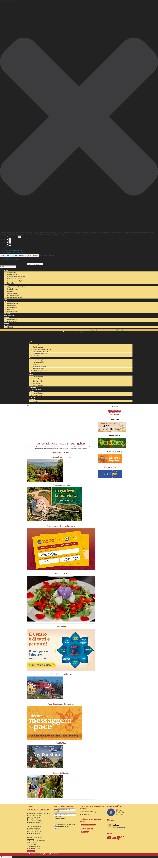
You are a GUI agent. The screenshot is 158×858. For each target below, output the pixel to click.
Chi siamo (31, 343)
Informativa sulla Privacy (88, 812)
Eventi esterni (10, 309)
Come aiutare (32, 387)
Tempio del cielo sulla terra (13, 293)
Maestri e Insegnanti (12, 274)
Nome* (56, 810)
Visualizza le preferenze (19, 255)
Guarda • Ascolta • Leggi (35, 389)
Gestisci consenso (6, 857)
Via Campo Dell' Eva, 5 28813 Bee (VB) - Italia (34, 816)
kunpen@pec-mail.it (33, 848)
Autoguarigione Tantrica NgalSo (15, 281)
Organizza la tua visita (12, 289)
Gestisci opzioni (9, 247)
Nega (8, 255)
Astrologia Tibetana (12, 321)
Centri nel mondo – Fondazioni (14, 279)
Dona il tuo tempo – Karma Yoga (61, 704)
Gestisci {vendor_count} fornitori (13, 250)
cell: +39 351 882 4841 (34, 832)
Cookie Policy (8, 257)
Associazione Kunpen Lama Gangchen (16, 277)
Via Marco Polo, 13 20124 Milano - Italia (33, 829)
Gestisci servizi (8, 249)
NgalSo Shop (61, 743)
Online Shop (32, 397)
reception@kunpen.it (35, 822)
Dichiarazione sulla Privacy (12, 259)
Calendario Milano (11, 305)
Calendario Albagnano (12, 303)
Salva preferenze (33, 255)
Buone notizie (10, 283)
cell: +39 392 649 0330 (34, 821)
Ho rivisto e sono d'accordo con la (64, 825)
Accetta (3, 255)
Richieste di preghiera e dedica (14, 297)
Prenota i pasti (61, 573)
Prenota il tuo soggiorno (61, 457)
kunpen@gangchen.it (33, 846)
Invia (56, 828)
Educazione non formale (13, 295)
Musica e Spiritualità (12, 311)
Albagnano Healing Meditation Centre (16, 287)
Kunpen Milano (60, 818)
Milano (30, 373)
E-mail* (56, 812)
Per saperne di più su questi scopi (14, 252)
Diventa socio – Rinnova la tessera (61, 526)
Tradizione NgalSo (11, 272)
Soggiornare (10, 291)
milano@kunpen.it (34, 833)
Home (30, 341)
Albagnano (31, 358)
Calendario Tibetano (12, 319)
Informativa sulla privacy (61, 826)
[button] (79, 117)
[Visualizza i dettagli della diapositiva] (61, 421)
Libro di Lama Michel (12, 307)
